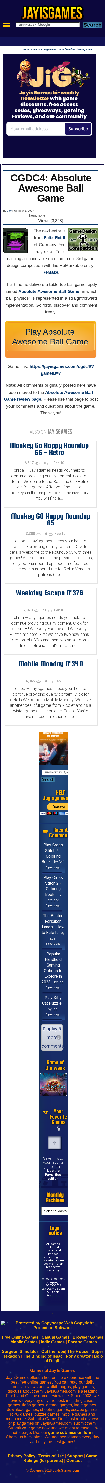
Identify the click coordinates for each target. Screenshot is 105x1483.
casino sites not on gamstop (39, 49)
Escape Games (82, 1342)
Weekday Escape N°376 (49, 592)
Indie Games (53, 1342)
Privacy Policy (21, 1456)
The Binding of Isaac (43, 1356)
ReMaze (50, 272)
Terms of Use (51, 1456)
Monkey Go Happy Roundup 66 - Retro (49, 448)
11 (45, 610)
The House (77, 1351)
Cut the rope (53, 1351)
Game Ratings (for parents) (60, 1458)
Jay (9, 210)
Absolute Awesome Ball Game (48, 291)
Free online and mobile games (55, 14)
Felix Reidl (54, 237)
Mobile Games (24, 1342)
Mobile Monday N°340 (50, 663)
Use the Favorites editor (53, 1175)
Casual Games (56, 1337)
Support (75, 1456)
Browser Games (88, 1337)
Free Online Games (20, 1337)
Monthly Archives (55, 1197)
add (54, 1142)
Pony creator (78, 1356)
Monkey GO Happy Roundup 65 (50, 519)
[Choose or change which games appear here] (58, 1128)
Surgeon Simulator (20, 1351)
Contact (74, 1460)
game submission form (70, 1432)
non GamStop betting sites (75, 49)
